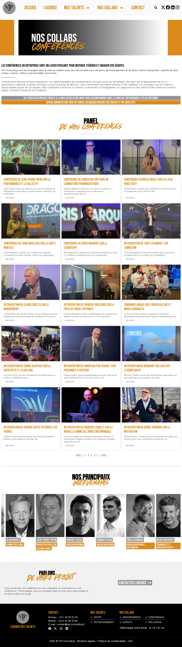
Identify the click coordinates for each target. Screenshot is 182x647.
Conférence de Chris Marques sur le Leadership (85, 245)
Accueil (30, 7)
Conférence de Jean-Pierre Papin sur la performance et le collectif (27, 181)
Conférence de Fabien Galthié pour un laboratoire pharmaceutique (86, 181)
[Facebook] (168, 7)
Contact (138, 7)
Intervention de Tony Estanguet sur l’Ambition (146, 245)
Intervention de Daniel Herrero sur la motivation (147, 429)
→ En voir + (9, 198)
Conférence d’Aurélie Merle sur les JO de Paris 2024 (148, 181)
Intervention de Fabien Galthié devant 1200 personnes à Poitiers (90, 368)
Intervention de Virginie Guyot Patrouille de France (30, 429)
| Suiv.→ (104, 455)
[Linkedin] (173, 7)
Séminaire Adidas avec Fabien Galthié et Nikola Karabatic (147, 307)
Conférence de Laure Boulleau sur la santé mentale (30, 245)
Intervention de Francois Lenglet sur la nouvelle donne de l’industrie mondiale (88, 429)
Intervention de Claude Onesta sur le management (26, 307)
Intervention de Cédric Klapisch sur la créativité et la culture (27, 368)
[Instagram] (177, 7)
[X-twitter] (163, 7)
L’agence (50, 7)
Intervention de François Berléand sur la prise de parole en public (89, 307)
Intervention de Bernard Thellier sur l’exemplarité (147, 368)
